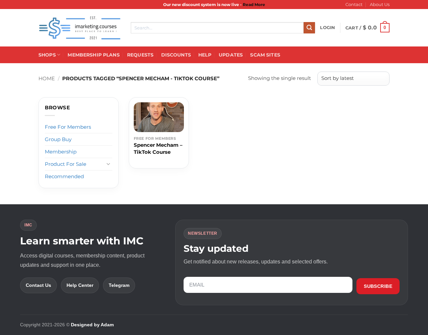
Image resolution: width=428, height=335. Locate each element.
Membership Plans (93, 55)
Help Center (80, 285)
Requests (140, 55)
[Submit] (309, 27)
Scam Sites (265, 55)
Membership (61, 151)
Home (46, 78)
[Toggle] (108, 164)
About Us (380, 4)
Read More (254, 4)
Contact (353, 4)
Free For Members (68, 127)
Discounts (176, 55)
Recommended (64, 176)
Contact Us (38, 285)
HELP (204, 55)
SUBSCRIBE (378, 286)
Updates (231, 55)
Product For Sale (65, 164)
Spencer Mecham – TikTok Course (158, 148)
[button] (327, 27)
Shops (47, 55)
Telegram (119, 285)
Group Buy (58, 139)
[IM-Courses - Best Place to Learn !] (79, 28)
